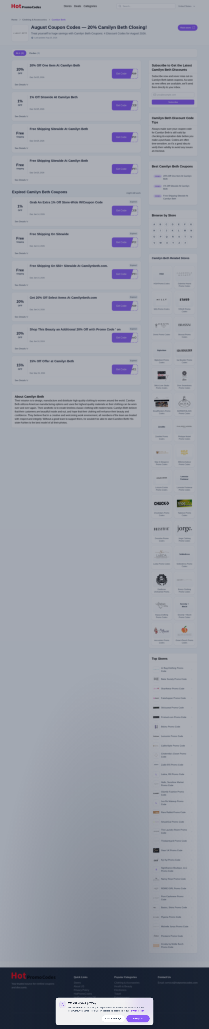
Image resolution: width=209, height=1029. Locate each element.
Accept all (138, 1018)
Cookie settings (113, 1018)
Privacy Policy (137, 1011)
